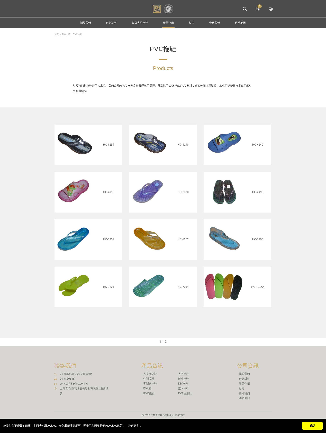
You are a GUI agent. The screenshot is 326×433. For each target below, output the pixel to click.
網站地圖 (240, 22)
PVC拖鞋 (149, 393)
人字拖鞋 (183, 373)
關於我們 (85, 22)
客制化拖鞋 (150, 383)
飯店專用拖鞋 (140, 22)
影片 (191, 22)
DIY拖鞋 (183, 383)
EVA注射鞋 (185, 393)
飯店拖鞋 (183, 378)
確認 (312, 425)
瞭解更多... (134, 425)
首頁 (56, 34)
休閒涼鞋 (148, 378)
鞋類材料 (111, 22)
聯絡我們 (214, 22)
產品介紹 (168, 22)
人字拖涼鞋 (150, 373)
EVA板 (147, 388)
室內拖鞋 (183, 388)
